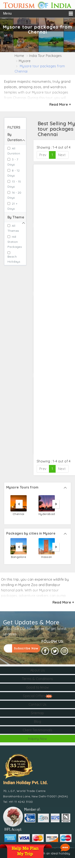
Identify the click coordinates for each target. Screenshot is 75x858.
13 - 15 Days (14, 184)
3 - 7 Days (13, 162)
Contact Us (38, 704)
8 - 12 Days (14, 173)
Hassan (46, 557)
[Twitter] (55, 651)
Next (62, 155)
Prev (42, 155)
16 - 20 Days (14, 195)
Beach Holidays (13, 259)
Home (19, 56)
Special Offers (34, 696)
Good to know (37, 687)
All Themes (13, 228)
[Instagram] (64, 651)
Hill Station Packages (13, 242)
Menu (7, 13)
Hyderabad (47, 514)
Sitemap (37, 713)
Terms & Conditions (37, 679)
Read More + (60, 104)
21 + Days (13, 206)
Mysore (24, 61)
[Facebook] (45, 651)
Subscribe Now (26, 648)
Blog (37, 721)
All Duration (14, 151)
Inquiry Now (37, 739)
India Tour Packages (45, 56)
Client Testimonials (37, 730)
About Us (37, 670)
